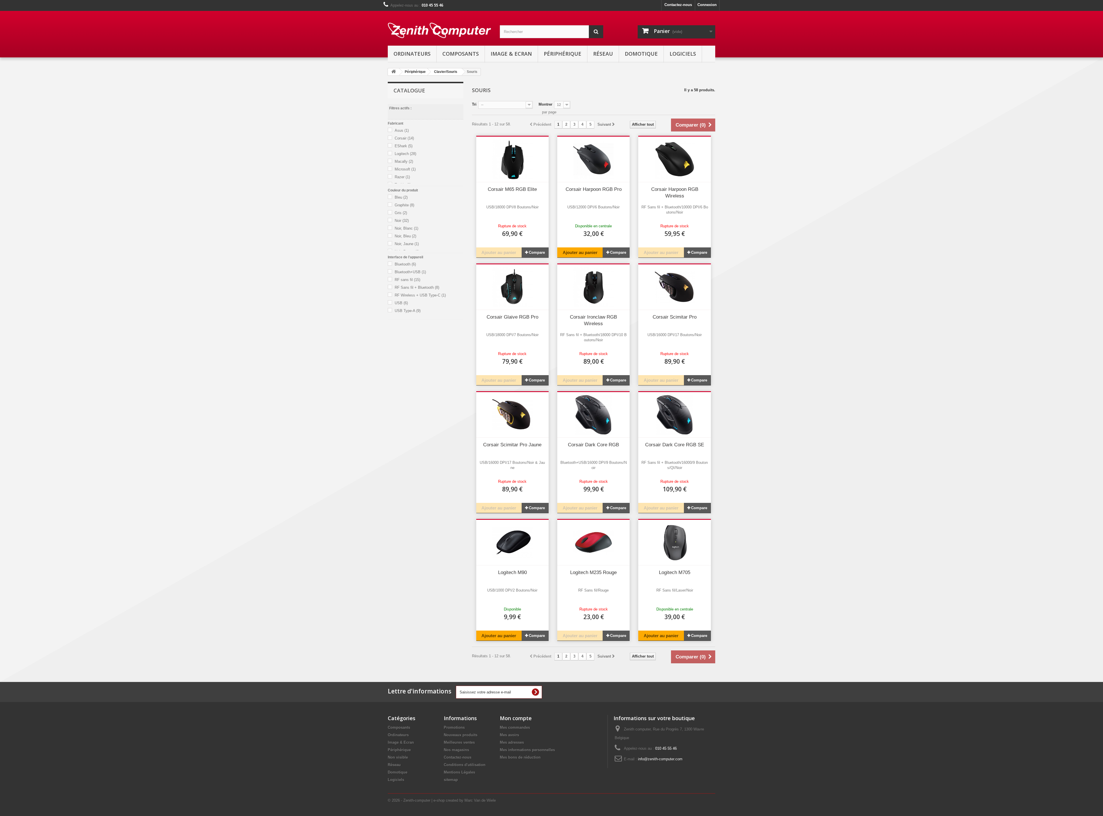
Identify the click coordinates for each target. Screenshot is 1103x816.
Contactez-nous (678, 5)
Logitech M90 (512, 572)
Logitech (405, 154)
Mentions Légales (459, 772)
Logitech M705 (674, 572)
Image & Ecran (511, 53)
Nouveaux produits (460, 735)
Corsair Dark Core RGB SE (674, 444)
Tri (474, 104)
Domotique (641, 53)
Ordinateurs (412, 53)
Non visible (398, 757)
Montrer (545, 104)
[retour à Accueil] (393, 71)
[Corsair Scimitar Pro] (674, 287)
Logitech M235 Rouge (593, 572)
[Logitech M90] (512, 542)
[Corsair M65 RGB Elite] (512, 159)
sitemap (451, 780)
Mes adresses (512, 742)
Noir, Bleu (405, 236)
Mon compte (516, 718)
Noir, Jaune (407, 244)
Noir (402, 220)
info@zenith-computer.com (660, 759)
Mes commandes (515, 727)
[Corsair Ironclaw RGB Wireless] (593, 287)
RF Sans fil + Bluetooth (417, 287)
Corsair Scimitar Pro (675, 317)
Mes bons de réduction (520, 757)
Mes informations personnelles (527, 750)
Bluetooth (405, 264)
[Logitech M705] (674, 542)
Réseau (603, 53)
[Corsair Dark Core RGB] (593, 415)
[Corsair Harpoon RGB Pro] (593, 159)
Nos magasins (456, 750)
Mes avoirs (509, 735)
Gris (401, 213)
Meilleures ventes (459, 742)
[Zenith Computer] (439, 30)
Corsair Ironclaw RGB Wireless (593, 320)
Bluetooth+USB (410, 272)
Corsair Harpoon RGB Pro (594, 189)
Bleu (401, 197)
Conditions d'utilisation (464, 765)
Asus (402, 130)
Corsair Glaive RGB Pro (512, 317)
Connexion (707, 5)
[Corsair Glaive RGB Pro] (512, 287)
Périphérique (562, 53)
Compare (537, 252)
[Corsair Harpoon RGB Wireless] (674, 159)
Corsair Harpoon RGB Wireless (674, 193)
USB (401, 303)
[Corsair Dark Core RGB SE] (674, 415)
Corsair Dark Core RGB (593, 444)
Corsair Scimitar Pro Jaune (512, 444)
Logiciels (683, 53)
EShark (403, 146)
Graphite (404, 205)
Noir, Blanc (406, 228)
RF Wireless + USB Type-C (420, 295)
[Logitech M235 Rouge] (593, 542)
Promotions (454, 727)
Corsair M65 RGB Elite (512, 189)
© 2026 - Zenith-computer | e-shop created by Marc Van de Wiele (442, 800)
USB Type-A (408, 311)
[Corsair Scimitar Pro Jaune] (512, 415)
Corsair (404, 138)
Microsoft (405, 169)
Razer (402, 177)
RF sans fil (407, 280)
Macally (404, 161)
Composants (460, 53)
